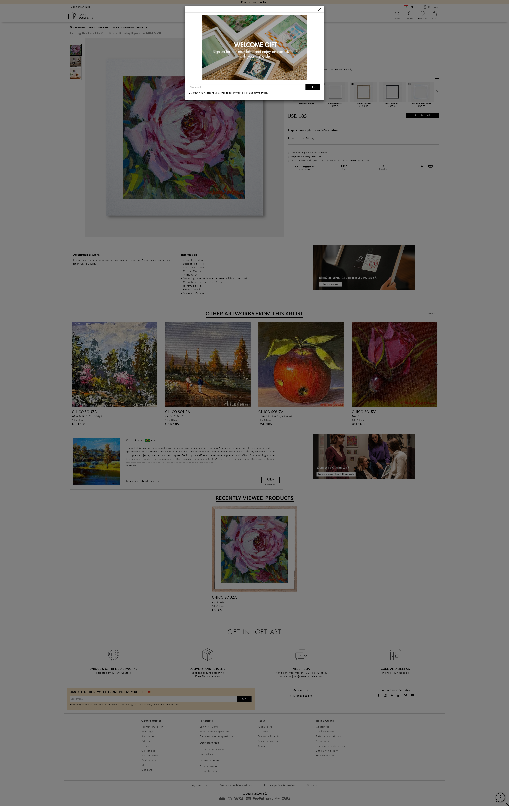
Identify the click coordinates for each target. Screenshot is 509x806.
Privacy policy (241, 92)
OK (313, 87)
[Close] (319, 9)
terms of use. (261, 92)
